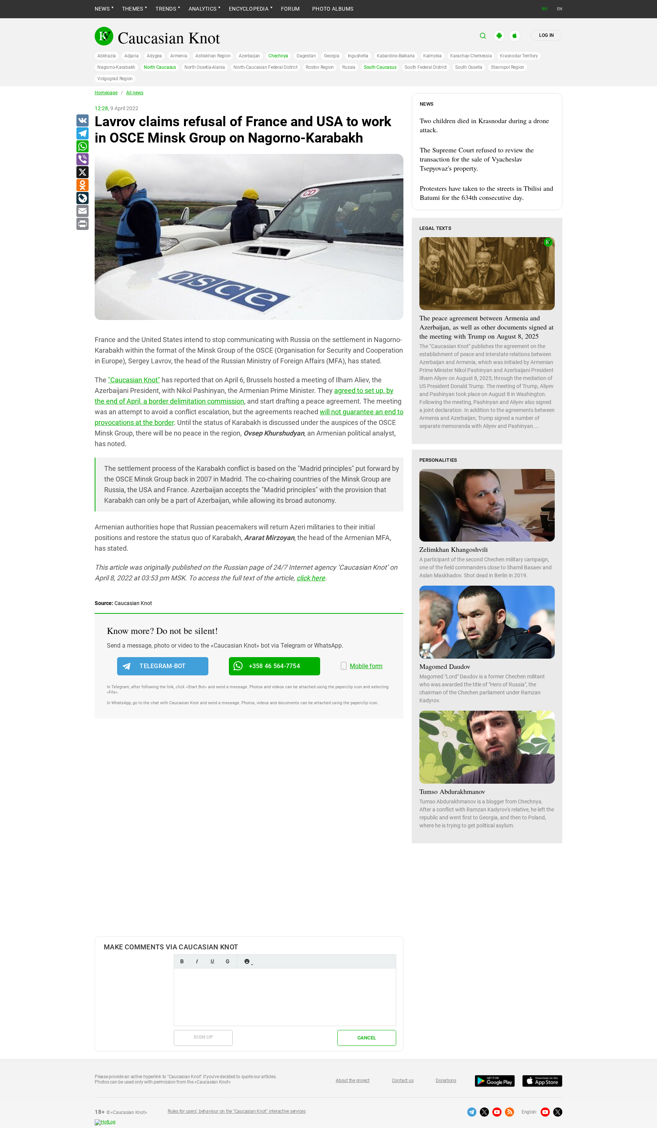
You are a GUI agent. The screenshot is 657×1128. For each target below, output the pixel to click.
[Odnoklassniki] (82, 185)
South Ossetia (468, 67)
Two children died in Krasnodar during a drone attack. (484, 125)
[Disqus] (249, 835)
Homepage (106, 92)
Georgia (331, 56)
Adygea (154, 56)
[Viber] (82, 159)
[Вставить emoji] (246, 961)
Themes (132, 9)
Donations (446, 1080)
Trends (166, 9)
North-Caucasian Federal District (265, 67)
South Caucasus (380, 67)
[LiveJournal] (82, 198)
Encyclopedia (248, 9)
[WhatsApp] (82, 146)
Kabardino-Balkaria (396, 56)
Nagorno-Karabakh (116, 67)
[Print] (82, 224)
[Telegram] (82, 133)
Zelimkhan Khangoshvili (453, 549)
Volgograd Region (115, 78)
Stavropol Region (507, 67)
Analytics (202, 9)
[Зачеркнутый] (227, 961)
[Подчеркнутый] (212, 961)
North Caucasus (160, 67)
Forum (290, 9)
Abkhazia (106, 56)
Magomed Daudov (444, 666)
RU (544, 8)
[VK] (82, 120)
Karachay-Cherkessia (471, 56)
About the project (353, 1080)
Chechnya (278, 56)
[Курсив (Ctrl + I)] (197, 961)
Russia (348, 67)
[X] (82, 172)
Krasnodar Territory (519, 56)
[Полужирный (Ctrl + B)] (181, 961)
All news (134, 92)
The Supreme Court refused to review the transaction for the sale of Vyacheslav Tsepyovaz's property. (477, 159)
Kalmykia (432, 56)
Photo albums (332, 9)
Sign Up (203, 1037)
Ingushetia (358, 56)
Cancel (366, 1038)
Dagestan (306, 56)
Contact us (403, 1080)
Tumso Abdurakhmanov (452, 791)
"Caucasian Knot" (134, 380)
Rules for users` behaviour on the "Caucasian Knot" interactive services (237, 1111)
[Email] (82, 211)
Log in (546, 35)
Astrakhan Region (212, 56)
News (102, 9)
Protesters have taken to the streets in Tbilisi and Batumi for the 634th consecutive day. (486, 193)
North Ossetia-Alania (204, 67)
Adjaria (131, 56)
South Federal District (426, 67)
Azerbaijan (249, 56)
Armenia (178, 56)
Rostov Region (320, 67)
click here (311, 578)
